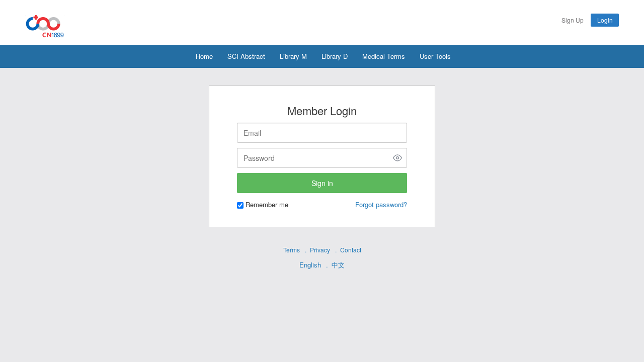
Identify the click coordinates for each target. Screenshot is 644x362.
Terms (291, 249)
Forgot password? (381, 204)
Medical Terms (383, 56)
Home (204, 56)
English (310, 264)
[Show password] (397, 158)
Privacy (320, 249)
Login (605, 20)
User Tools (435, 56)
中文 (338, 264)
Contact (350, 249)
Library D (334, 56)
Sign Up (572, 20)
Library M (293, 56)
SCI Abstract (246, 56)
